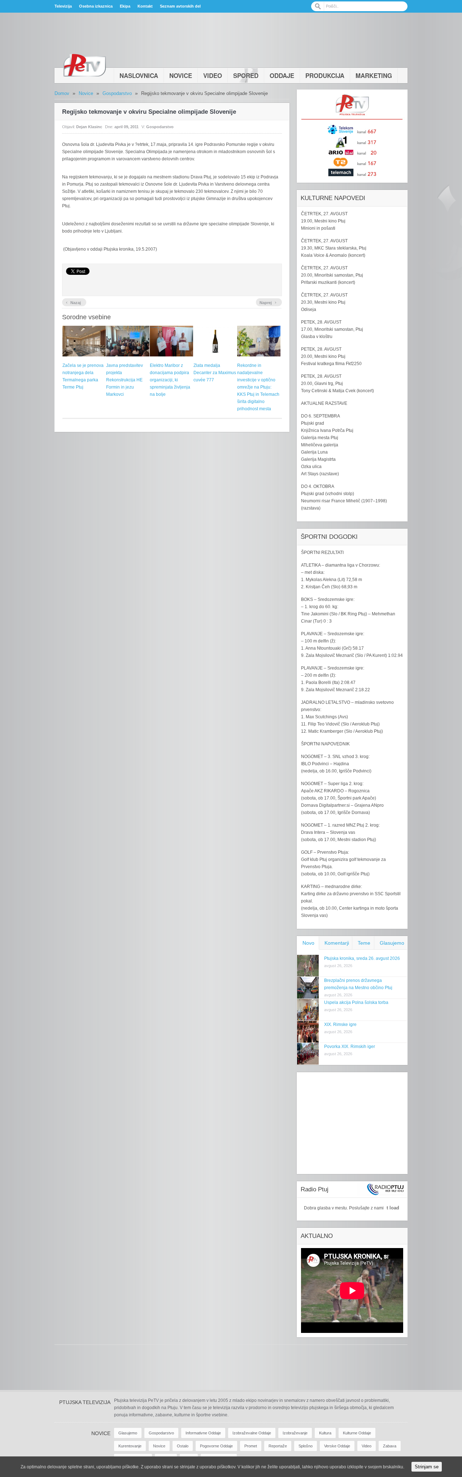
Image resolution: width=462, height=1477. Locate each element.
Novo (308, 943)
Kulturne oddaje (357, 1433)
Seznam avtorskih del (180, 6)
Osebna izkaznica (96, 6)
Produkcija (324, 75)
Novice (180, 75)
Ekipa (125, 6)
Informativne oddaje (203, 1433)
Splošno (305, 1446)
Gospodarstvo (117, 93)
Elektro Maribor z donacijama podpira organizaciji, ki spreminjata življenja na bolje (170, 380)
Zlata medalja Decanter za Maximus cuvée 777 (214, 372)
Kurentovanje (129, 1446)
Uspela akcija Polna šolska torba (356, 1002)
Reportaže (278, 1446)
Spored (245, 75)
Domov (62, 93)
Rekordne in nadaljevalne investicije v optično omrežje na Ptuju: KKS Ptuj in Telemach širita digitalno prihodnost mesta (258, 387)
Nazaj (73, 302)
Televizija (63, 6)
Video (212, 75)
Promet (250, 1446)
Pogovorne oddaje (216, 1446)
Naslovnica (138, 75)
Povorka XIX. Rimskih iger (349, 1046)
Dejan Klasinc (89, 127)
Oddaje (282, 75)
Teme (364, 943)
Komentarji (336, 943)
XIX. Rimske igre (340, 1024)
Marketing (374, 75)
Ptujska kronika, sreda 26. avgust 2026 (362, 958)
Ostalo (182, 1446)
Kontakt (145, 6)
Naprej (268, 302)
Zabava (389, 1446)
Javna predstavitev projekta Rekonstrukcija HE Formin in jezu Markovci (124, 380)
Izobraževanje (295, 1433)
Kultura (325, 1433)
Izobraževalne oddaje (251, 1433)
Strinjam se (427, 1466)
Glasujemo (392, 943)
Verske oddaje (337, 1446)
